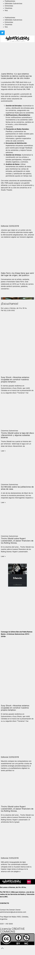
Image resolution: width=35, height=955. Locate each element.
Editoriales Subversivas (13, 3)
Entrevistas (9, 6)
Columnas (8, 8)
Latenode (23, 96)
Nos (6, 10)
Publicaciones (10, 1)
